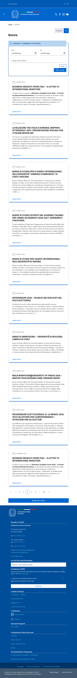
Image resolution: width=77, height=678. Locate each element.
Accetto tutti (67, 672)
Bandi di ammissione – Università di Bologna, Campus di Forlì (37, 338)
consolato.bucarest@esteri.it (20, 552)
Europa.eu (17, 619)
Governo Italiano (12, 4)
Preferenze (54, 672)
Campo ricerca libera (19, 60)
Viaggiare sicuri (15, 602)
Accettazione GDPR (18, 569)
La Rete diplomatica (17, 598)
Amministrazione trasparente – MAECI (23, 659)
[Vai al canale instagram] (63, 14)
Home (10, 24)
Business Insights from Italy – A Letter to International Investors (35, 88)
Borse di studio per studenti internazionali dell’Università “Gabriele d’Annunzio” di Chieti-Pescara (37, 174)
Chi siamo (14, 636)
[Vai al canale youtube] (67, 14)
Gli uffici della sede (16, 556)
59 (44, 492)
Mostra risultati (60, 70)
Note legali (20, 666)
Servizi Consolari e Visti (18, 644)
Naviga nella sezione (38, 500)
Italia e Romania (16, 640)
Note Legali (25, 574)
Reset (62, 66)
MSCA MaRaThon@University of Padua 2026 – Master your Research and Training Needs (37, 377)
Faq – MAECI (15, 627)
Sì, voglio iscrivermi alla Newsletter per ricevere (24, 578)
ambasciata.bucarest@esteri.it (25, 550)
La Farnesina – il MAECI (18, 595)
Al (41, 50)
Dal (12, 50)
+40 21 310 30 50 (19, 546)
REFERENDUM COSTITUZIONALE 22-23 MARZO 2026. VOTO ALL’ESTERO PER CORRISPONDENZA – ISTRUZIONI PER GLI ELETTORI (38, 417)
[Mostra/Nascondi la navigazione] (4, 14)
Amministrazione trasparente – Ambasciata (24, 655)
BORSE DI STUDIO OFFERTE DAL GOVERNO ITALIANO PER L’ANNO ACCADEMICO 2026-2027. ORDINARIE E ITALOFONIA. (37, 217)
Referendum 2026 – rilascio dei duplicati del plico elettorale (37, 299)
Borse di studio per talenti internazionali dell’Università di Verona (36, 260)
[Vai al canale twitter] (55, 14)
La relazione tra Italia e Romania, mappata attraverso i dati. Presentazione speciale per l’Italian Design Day (37, 130)
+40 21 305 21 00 (19, 536)
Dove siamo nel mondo (18, 607)
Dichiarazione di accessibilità (51, 666)
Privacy (20, 574)
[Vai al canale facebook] (59, 14)
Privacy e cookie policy (33, 666)
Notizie (13, 648)
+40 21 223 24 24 (19, 542)
